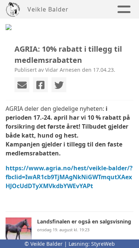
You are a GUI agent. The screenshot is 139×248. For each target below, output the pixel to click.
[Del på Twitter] (59, 84)
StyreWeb (103, 243)
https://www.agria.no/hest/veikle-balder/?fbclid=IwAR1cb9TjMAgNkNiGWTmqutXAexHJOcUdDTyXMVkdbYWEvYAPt (69, 177)
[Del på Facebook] (40, 84)
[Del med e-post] (21, 84)
